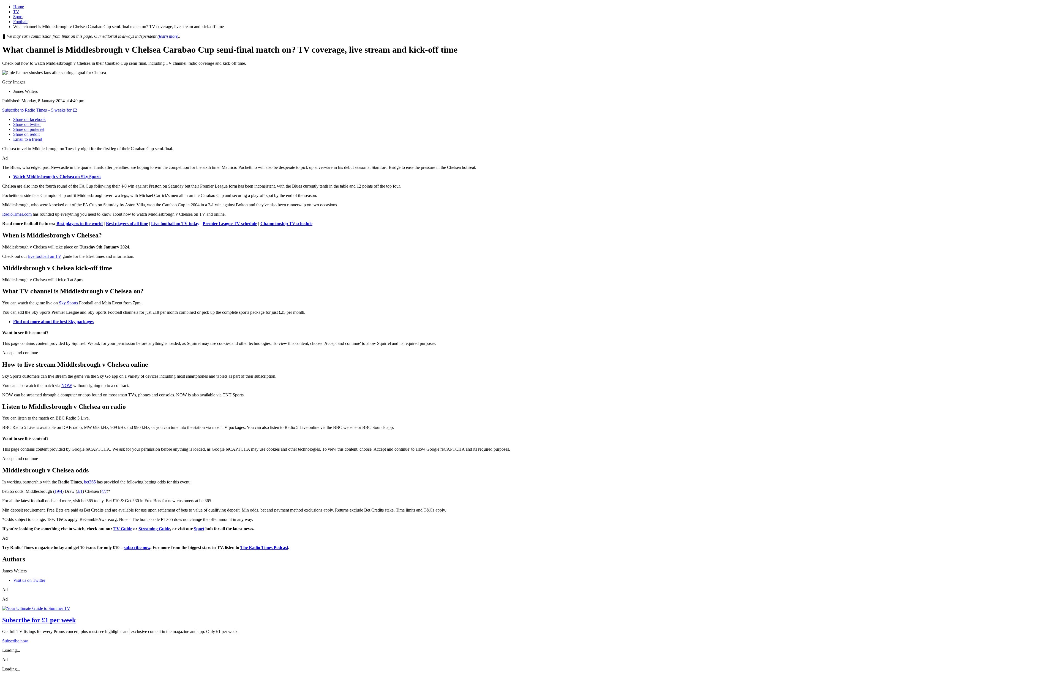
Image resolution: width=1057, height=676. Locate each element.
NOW (66, 385)
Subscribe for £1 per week (39, 620)
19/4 (58, 491)
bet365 (90, 482)
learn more (168, 36)
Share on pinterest (28, 129)
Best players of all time (127, 223)
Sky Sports (68, 303)
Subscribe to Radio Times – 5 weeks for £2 (39, 110)
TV (16, 11)
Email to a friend (27, 139)
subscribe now (137, 547)
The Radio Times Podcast (264, 547)
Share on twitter (27, 124)
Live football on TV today (175, 223)
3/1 (80, 491)
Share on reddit (26, 134)
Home (18, 6)
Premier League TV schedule (230, 223)
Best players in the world (79, 223)
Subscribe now (15, 641)
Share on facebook (29, 119)
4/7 (104, 491)
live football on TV (44, 256)
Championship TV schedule (286, 223)
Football (20, 21)
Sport (18, 16)
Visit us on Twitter (29, 580)
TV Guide (122, 528)
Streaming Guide (154, 528)
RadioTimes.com (17, 214)
